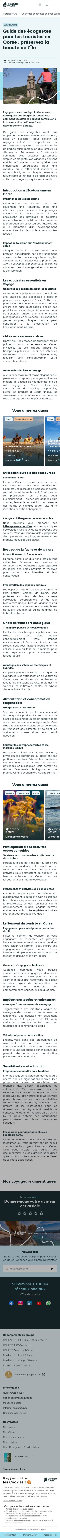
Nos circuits (9, 1427)
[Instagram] (20, 1303)
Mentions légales (12, 1403)
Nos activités (10, 1442)
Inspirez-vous (21, 1456)
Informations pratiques (15, 1408)
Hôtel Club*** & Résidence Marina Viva (23, 1340)
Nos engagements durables (17, 1398)
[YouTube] (39, 1303)
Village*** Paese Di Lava (15, 1365)
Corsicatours (10, 14)
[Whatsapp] (48, 1303)
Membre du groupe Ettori (27, 1374)
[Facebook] (11, 1303)
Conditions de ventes (14, 1413)
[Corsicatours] (10, 5)
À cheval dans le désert (19, 446)
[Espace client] (40, 5)
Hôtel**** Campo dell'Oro (16, 1350)
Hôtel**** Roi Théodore (15, 1345)
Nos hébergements (13, 1437)
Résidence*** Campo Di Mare (19, 1360)
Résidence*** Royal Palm (16, 1355)
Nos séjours (9, 1432)
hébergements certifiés (17, 526)
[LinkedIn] (29, 1303)
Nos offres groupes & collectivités (21, 1447)
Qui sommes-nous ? (13, 1393)
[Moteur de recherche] (47, 5)
